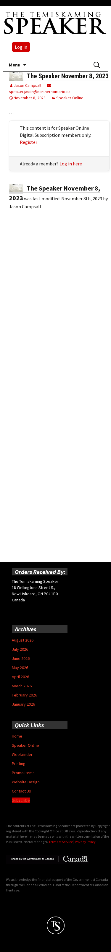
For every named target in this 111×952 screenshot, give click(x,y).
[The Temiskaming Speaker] (55, 23)
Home (17, 736)
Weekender (22, 754)
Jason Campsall (27, 85)
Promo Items (23, 772)
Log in (21, 47)
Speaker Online (69, 97)
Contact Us (21, 791)
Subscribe (21, 800)
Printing (18, 763)
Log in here (70, 164)
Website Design (26, 782)
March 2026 (22, 686)
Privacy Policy (85, 841)
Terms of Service (61, 841)
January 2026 (23, 704)
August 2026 (22, 640)
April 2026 (20, 676)
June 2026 (21, 658)
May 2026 (20, 667)
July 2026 (20, 649)
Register (28, 142)
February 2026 (24, 695)
